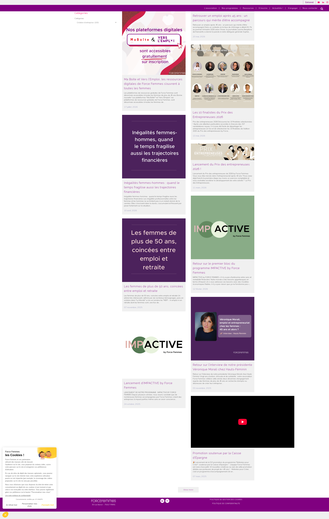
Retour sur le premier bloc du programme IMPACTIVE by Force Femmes (216, 268)
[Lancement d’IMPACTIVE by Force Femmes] (154, 347)
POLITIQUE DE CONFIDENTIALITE (226, 503)
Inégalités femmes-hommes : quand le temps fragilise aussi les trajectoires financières (152, 187)
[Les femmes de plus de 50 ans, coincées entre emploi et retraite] (154, 250)
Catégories (79, 18)
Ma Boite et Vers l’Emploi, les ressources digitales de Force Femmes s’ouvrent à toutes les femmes (153, 84)
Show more (188, 490)
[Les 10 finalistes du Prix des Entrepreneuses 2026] (222, 76)
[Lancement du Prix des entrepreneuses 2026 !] (222, 152)
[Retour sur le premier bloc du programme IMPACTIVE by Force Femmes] (222, 227)
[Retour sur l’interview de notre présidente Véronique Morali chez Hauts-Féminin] (222, 328)
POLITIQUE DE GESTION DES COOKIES (226, 499)
